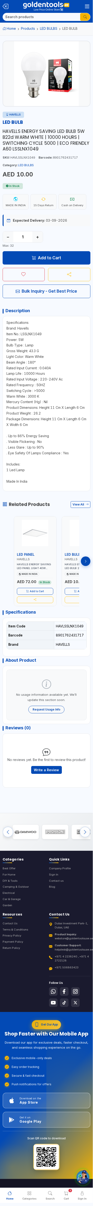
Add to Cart (49, 257)
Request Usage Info (46, 709)
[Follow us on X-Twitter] (75, 1002)
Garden (7, 905)
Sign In (53, 874)
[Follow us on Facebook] (64, 991)
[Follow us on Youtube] (53, 1002)
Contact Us (10, 923)
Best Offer (9, 868)
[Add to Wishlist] (24, 274)
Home (11, 28)
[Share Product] (69, 274)
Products (28, 28)
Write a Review (46, 770)
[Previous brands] (8, 832)
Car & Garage (11, 899)
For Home (9, 874)
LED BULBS (48, 28)
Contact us (56, 880)
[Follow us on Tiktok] (64, 1002)
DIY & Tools (10, 880)
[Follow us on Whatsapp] (53, 991)
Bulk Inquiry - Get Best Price (49, 291)
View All (79, 504)
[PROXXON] (55, 831)
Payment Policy (13, 941)
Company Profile (60, 868)
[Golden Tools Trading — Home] (46, 6)
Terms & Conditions (15, 929)
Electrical (9, 893)
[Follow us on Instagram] (75, 991)
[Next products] (85, 561)
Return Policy (11, 948)
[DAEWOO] (25, 831)
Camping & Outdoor (16, 886)
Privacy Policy (12, 935)
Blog (52, 886)
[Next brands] (85, 832)
